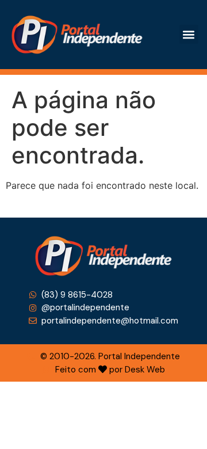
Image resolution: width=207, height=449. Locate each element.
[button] (188, 34)
